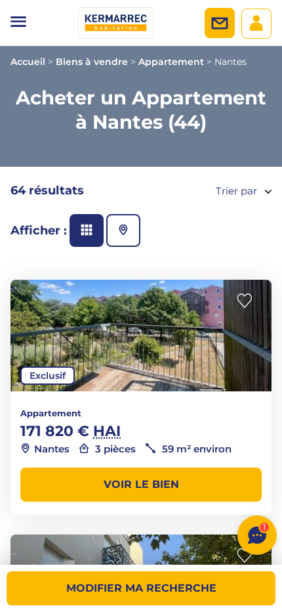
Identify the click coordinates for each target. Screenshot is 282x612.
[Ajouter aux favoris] (248, 301)
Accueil (27, 62)
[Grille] (87, 230)
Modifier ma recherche (141, 588)
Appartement (171, 62)
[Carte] (123, 230)
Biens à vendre (92, 62)
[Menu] (18, 23)
